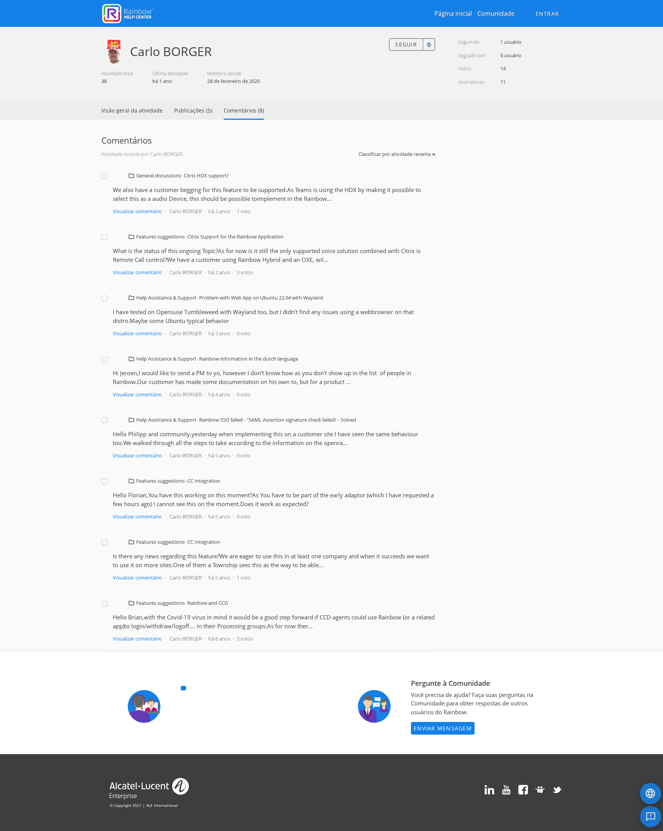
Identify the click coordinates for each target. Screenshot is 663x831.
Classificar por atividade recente (395, 154)
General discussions (158, 175)
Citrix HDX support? (206, 175)
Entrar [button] (547, 13)
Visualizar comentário (137, 211)
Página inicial (453, 13)
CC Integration (203, 480)
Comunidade (496, 13)
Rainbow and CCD (207, 602)
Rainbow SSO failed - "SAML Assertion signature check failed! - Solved (277, 419)
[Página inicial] (128, 13)
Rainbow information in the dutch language (248, 358)
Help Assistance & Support (166, 297)
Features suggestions (160, 236)
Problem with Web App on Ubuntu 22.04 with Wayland (261, 297)
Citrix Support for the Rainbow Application (235, 236)
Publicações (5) (193, 110)
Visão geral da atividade (132, 110)
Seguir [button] (406, 44)
